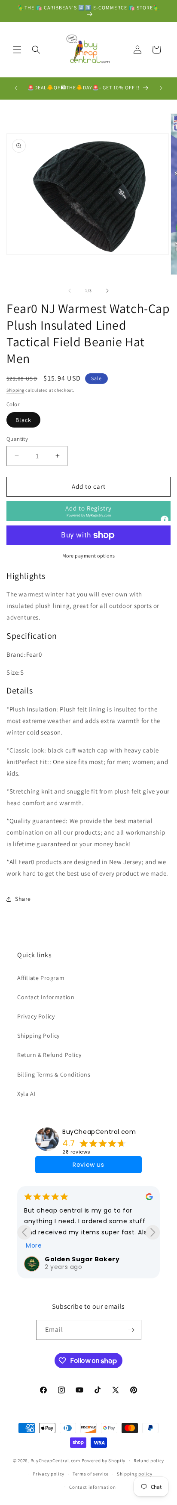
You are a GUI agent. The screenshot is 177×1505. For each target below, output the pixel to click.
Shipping (15, 390)
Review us (88, 1164)
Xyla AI (26, 1094)
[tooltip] (164, 519)
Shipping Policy (38, 1035)
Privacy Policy (36, 1016)
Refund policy (149, 1461)
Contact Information (45, 997)
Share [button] (23, 899)
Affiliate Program (40, 978)
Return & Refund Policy (49, 1055)
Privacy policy (48, 1474)
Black (23, 420)
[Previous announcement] (15, 88)
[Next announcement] (161, 88)
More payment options (88, 555)
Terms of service (91, 1474)
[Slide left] (69, 290)
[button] (17, 49)
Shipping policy (135, 1474)
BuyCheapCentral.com (99, 1131)
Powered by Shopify (104, 1461)
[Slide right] (107, 290)
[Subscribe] (131, 1330)
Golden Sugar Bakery (82, 1259)
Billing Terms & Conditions (54, 1074)
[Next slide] (153, 1232)
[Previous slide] (24, 1232)
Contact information (92, 1487)
